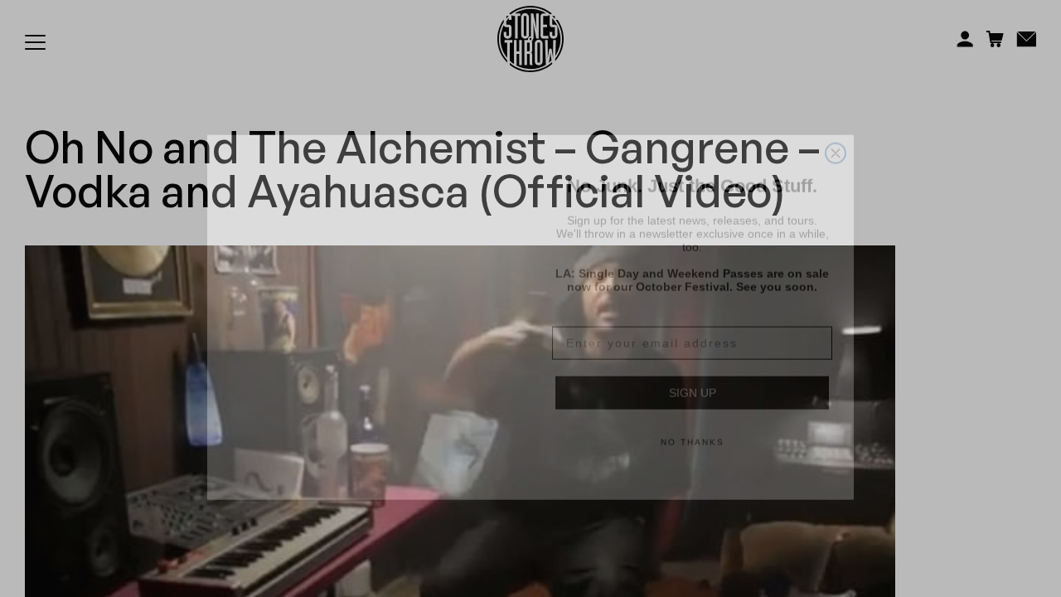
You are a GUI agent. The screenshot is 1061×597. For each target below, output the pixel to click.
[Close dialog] (835, 134)
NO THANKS (692, 423)
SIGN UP (692, 374)
